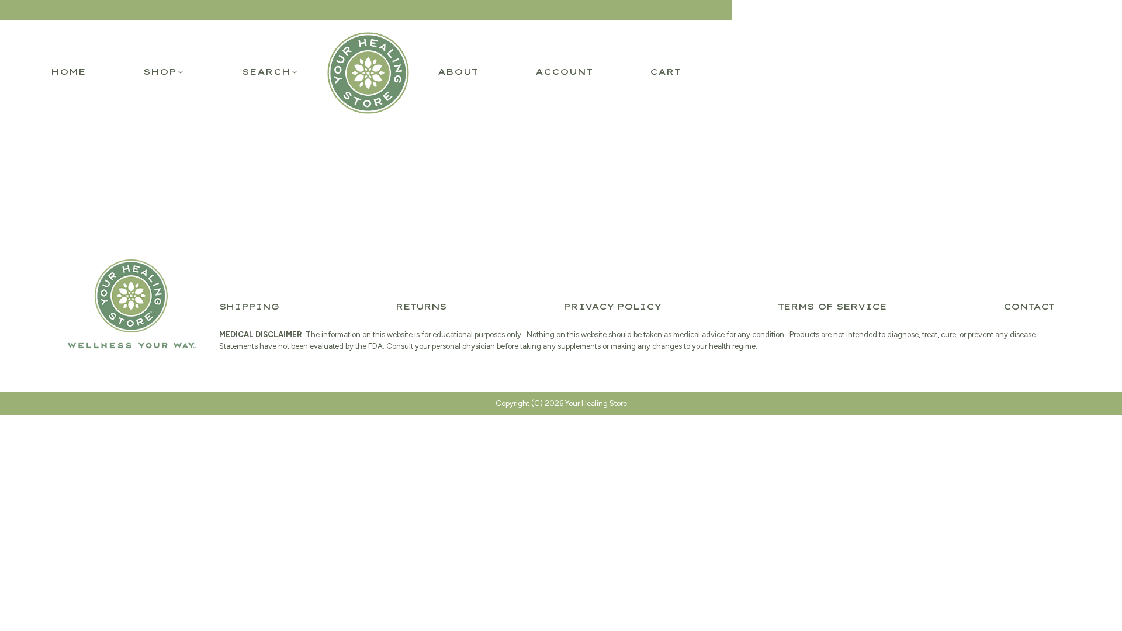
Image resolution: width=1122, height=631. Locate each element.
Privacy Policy (612, 306)
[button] (164, 71)
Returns (421, 306)
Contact (1028, 306)
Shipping (249, 306)
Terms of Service (832, 306)
